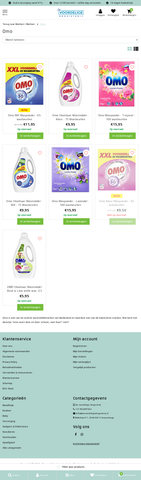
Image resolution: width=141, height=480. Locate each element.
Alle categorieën (12, 447)
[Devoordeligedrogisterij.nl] (70, 13)
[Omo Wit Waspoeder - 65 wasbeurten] (24, 84)
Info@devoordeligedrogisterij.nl (92, 413)
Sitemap (7, 383)
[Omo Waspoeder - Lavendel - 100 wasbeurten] (70, 170)
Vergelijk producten (84, 367)
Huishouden (9, 437)
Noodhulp (8, 405)
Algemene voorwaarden (16, 351)
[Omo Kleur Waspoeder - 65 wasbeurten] (117, 170)
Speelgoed (9, 442)
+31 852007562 (83, 409)
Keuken (7, 410)
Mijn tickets (79, 356)
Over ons (8, 346)
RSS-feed (8, 388)
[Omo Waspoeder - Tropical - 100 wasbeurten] (117, 84)
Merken (30, 24)
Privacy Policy (10, 362)
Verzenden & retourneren (17, 372)
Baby (5, 415)
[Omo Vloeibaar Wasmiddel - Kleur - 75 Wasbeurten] (70, 84)
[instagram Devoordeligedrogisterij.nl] (81, 434)
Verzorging (9, 421)
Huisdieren (9, 431)
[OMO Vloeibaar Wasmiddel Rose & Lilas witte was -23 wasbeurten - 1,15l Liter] (24, 255)
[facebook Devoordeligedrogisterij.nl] (75, 434)
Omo (43, 24)
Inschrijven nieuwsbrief (86, 443)
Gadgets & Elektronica (15, 426)
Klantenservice (11, 377)
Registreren (80, 346)
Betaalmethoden (12, 367)
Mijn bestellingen (83, 351)
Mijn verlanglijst (82, 362)
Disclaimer (8, 356)
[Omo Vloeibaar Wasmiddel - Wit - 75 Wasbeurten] (24, 170)
